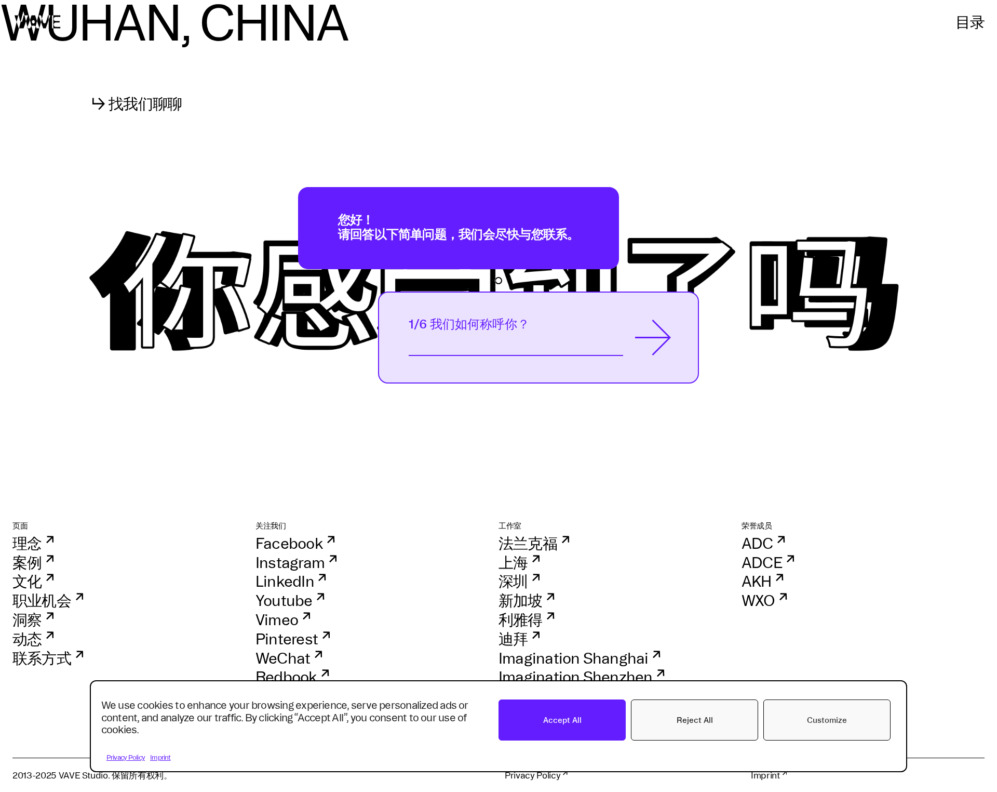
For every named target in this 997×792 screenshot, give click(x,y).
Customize (827, 720)
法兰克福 (527, 543)
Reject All (695, 720)
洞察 (27, 619)
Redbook (286, 676)
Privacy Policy (125, 757)
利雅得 (520, 619)
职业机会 (41, 600)
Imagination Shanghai (573, 658)
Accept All (562, 720)
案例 (27, 562)
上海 (513, 562)
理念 (27, 543)
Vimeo (276, 619)
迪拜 (513, 638)
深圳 (513, 581)
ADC (757, 543)
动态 (27, 638)
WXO (758, 600)
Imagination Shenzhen (575, 676)
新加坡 (520, 600)
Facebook (289, 543)
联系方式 (41, 658)
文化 (27, 581)
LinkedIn (284, 581)
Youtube (284, 600)
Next (653, 337)
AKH (757, 581)
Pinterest (286, 638)
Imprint (160, 757)
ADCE (762, 562)
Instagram (290, 562)
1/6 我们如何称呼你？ (469, 324)
